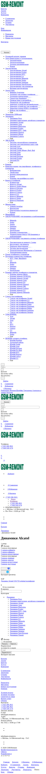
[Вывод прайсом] (4, 566)
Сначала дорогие (7, 560)
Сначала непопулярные (10, 554)
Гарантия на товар (8, 697)
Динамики (11, 597)
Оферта (4, 752)
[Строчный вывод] (3, 566)
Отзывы (8, 22)
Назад (13, 499)
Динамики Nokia (16, 623)
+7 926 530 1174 (7, 709)
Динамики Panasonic (17, 625)
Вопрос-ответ (6, 699)
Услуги (3, 665)
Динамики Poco (16, 599)
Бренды (4, 663)
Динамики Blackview (18, 607)
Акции (3, 661)
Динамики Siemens (17, 631)
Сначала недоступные (9, 562)
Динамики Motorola (17, 621)
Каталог (4, 659)
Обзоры (4, 701)
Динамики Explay (16, 609)
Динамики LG (15, 619)
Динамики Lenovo (17, 617)
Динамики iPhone (16, 615)
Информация (6, 679)
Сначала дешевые (7, 558)
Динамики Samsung (17, 629)
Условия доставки (8, 695)
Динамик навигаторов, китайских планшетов (27, 601)
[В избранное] (6, 568)
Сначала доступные (8, 564)
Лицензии (9, 20)
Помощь (4, 689)
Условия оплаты (7, 693)
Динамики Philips (16, 627)
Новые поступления (13, 38)
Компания (5, 667)
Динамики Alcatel (16, 603)
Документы (9, 24)
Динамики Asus (16, 605)
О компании (10, 18)
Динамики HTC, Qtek (18, 611)
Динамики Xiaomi (17, 635)
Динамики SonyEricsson (19, 633)
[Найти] (3, 378)
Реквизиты (9, 34)
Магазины (9, 36)
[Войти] (2, 453)
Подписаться (6, 652)
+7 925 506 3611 (7, 705)
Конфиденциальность (9, 750)
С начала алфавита (8, 550)
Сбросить (13, 644)
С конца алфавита (8, 552)
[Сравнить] (5, 572)
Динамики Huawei (17, 613)
